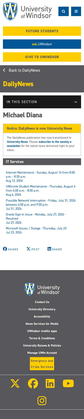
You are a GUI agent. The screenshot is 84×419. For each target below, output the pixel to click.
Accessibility (42, 316)
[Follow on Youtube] (68, 386)
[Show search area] (63, 11)
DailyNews (31, 70)
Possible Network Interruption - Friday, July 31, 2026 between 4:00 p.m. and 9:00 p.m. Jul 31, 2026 (41, 204)
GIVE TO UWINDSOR (42, 57)
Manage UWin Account (42, 353)
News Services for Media (42, 324)
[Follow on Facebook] (33, 386)
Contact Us (42, 302)
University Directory (42, 309)
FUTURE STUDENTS (42, 31)
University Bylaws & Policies (42, 345)
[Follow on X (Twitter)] (15, 386)
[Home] (27, 11)
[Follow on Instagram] (42, 403)
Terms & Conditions (42, 338)
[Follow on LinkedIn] (50, 386)
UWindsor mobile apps (42, 331)
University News (17, 142)
